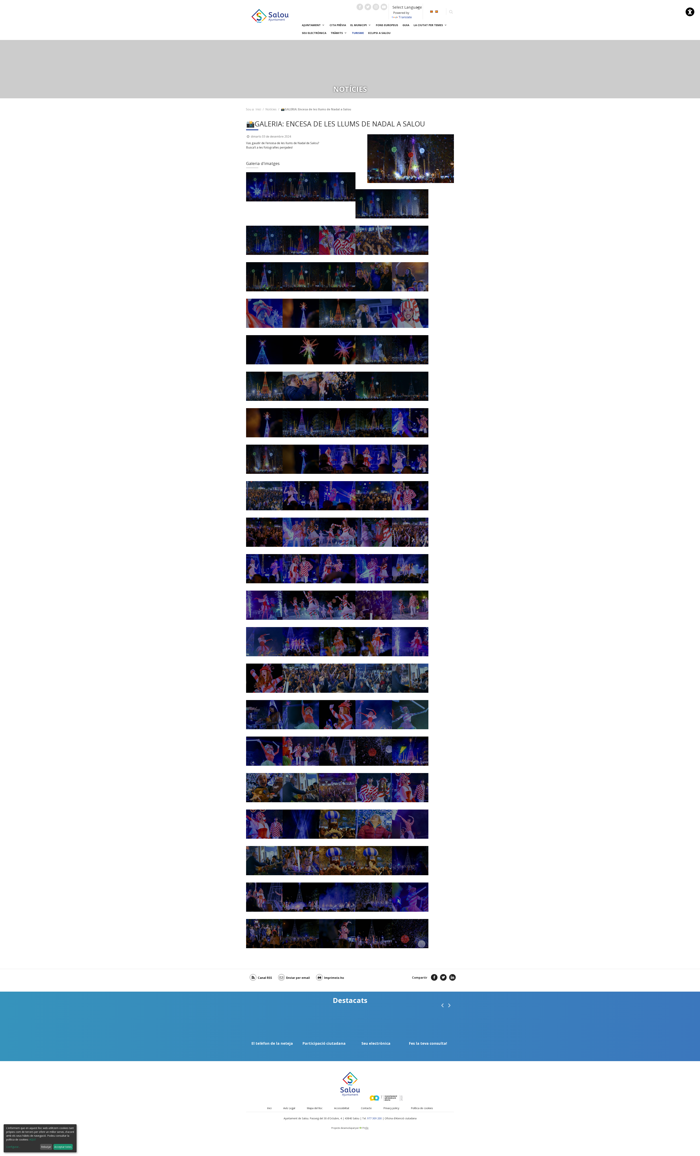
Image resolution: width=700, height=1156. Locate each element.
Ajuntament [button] (311, 25)
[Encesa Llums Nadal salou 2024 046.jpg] (301, 568)
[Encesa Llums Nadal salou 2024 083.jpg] (301, 751)
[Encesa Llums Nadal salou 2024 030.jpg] (337, 313)
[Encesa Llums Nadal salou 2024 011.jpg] (264, 186)
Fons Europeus (387, 25)
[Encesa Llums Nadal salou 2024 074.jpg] (264, 860)
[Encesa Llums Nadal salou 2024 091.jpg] (264, 933)
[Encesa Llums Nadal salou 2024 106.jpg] (373, 824)
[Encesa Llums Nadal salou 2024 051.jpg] (301, 641)
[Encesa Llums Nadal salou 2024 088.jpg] (337, 860)
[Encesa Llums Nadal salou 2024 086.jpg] (301, 824)
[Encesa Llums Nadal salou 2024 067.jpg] (410, 605)
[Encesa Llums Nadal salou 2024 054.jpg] (373, 641)
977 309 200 (374, 1118)
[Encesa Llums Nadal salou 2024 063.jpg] (264, 495)
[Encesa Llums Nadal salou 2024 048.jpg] (264, 532)
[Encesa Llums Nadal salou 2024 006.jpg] (264, 349)
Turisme (358, 33)
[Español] (436, 11)
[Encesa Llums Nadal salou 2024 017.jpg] (264, 240)
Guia (405, 25)
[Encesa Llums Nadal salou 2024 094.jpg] (337, 933)
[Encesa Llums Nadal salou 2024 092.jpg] (301, 933)
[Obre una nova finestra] (360, 7)
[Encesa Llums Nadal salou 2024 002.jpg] (264, 313)
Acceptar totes (63, 1147)
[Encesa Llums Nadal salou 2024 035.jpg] (373, 276)
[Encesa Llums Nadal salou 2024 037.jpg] (337, 459)
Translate (405, 17)
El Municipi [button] (359, 25)
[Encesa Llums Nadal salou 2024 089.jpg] (373, 860)
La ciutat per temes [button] (429, 25)
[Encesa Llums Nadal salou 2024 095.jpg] (264, 897)
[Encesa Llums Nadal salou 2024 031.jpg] (264, 386)
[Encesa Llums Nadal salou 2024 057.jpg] (337, 714)
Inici (258, 109)
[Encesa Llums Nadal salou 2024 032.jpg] (301, 386)
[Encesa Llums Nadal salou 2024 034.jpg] (373, 313)
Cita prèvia (338, 25)
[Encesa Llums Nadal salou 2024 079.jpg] (301, 714)
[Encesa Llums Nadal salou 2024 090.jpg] (337, 824)
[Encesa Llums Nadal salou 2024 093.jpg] (410, 860)
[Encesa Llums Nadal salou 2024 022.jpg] (337, 276)
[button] (442, 1005)
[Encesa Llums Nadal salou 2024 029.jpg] (337, 422)
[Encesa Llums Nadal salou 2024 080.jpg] (410, 897)
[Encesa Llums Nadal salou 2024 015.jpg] (373, 203)
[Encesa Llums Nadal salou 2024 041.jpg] (301, 495)
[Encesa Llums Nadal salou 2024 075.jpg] (301, 787)
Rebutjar (46, 1147)
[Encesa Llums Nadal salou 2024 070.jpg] (264, 641)
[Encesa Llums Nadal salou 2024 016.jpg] (410, 203)
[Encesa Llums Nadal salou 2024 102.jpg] (410, 751)
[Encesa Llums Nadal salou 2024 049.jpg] (373, 568)
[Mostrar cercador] (451, 12)
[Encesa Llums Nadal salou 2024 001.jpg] (410, 276)
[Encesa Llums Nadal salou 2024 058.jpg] (264, 678)
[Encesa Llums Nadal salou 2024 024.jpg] (410, 386)
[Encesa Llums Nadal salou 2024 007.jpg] (301, 349)
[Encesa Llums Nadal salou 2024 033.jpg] (337, 386)
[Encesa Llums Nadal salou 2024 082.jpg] (373, 787)
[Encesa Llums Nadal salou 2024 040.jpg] (410, 422)
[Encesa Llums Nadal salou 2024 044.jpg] (373, 495)
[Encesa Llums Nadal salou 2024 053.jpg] (337, 641)
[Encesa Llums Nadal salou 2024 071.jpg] (373, 714)
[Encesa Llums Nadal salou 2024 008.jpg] (337, 349)
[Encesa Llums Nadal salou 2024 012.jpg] (264, 276)
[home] (270, 16)
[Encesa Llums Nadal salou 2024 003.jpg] (410, 313)
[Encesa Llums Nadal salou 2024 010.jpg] (410, 240)
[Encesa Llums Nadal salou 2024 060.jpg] (337, 532)
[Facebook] (434, 977)
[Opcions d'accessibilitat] (690, 11)
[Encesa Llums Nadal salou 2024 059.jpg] (301, 605)
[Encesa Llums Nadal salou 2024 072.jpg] (410, 824)
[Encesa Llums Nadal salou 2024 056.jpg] (264, 605)
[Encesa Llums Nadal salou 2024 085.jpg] (264, 824)
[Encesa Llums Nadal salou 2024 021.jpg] (301, 276)
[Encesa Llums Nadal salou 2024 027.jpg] (301, 422)
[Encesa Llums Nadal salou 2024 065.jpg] (301, 678)
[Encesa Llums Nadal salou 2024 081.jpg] (337, 787)
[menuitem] (431, 11)
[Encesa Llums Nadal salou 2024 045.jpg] (410, 495)
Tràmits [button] (337, 33)
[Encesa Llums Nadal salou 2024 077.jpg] (264, 714)
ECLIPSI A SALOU (379, 33)
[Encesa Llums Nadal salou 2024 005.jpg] (373, 240)
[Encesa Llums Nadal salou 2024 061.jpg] (337, 605)
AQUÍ (32, 1139)
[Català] (431, 11)
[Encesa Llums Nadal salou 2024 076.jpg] (410, 678)
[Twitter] (443, 977)
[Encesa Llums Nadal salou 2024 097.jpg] (373, 933)
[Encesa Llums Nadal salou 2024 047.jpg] (337, 568)
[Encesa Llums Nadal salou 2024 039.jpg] (410, 459)
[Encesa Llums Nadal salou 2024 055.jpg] (410, 641)
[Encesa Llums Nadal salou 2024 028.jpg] (410, 349)
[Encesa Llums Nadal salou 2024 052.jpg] (410, 568)
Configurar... (13, 1147)
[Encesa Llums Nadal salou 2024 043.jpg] (337, 495)
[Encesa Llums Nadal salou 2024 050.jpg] (301, 532)
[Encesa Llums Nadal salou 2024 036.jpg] (373, 422)
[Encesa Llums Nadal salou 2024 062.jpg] (373, 532)
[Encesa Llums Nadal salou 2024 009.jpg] (301, 313)
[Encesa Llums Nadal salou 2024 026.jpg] (301, 459)
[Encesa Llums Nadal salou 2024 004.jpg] (337, 240)
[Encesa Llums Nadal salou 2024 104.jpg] (373, 897)
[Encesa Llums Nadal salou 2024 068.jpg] (337, 678)
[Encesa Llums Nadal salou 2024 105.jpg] (264, 787)
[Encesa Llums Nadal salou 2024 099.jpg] (337, 897)
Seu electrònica (314, 33)
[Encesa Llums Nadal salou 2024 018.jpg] (301, 240)
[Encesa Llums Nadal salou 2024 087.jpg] (301, 860)
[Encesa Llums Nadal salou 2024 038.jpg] (373, 459)
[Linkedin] (452, 977)
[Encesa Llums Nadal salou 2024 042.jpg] (264, 568)
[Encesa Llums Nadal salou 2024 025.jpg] (264, 422)
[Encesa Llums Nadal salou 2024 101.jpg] (373, 751)
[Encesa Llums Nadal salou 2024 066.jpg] (373, 605)
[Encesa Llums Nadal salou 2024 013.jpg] (301, 186)
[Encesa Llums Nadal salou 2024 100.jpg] (410, 933)
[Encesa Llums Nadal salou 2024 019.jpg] (373, 349)
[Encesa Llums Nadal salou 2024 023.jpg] (373, 386)
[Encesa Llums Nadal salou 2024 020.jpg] (264, 459)
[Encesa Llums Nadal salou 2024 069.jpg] (373, 678)
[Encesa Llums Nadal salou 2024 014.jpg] (337, 186)
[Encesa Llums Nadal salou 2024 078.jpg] (264, 751)
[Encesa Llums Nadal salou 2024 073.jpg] (410, 714)
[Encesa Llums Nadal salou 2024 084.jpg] (410, 787)
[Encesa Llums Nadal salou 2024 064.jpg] (410, 532)
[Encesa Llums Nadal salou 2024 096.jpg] (337, 751)
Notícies (271, 109)
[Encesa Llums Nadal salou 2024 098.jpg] (301, 897)
